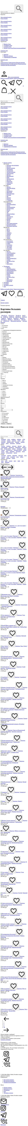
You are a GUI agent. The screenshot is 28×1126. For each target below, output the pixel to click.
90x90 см (10, 319)
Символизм (9, 183)
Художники (7, 266)
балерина (3, 439)
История (9, 195)
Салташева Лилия (19, 689)
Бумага (8, 236)
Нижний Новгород (11, 258)
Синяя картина (12, 62)
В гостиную (10, 241)
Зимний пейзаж (11, 214)
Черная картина (22, 64)
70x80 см (3, 318)
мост (15, 461)
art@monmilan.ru (5, 1104)
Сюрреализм (10, 170)
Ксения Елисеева (5, 498)
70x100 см (15, 318)
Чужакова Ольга (10, 616)
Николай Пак (12, 884)
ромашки (12, 451)
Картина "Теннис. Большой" (17, 487)
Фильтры (3, 506)
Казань (8, 257)
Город (8, 189)
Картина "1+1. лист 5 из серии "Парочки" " (12, 537)
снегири (8, 458)
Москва (8, 251)
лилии (24, 450)
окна (2, 461)
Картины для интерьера (13, 165)
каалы (2, 451)
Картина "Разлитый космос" (17, 497)
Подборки (6, 282)
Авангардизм (10, 173)
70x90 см (9, 318)
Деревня (9, 203)
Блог (5, 286)
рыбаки (19, 439)
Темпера (9, 234)
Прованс (9, 184)
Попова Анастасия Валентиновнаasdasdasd (15, 48)
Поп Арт (9, 180)
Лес (7, 212)
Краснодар (9, 281)
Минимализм (10, 176)
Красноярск (10, 263)
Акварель (9, 232)
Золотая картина (11, 207)
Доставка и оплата (8, 285)
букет (23, 451)
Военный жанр (10, 193)
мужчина (12, 443)
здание (10, 461)
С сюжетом (9, 200)
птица (13, 458)
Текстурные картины (12, 223)
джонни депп (10, 442)
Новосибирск (10, 255)
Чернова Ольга (4, 647)
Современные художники (10, 57)
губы (23, 439)
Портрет (9, 197)
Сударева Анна (7, 46)
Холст (8, 228)
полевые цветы (18, 450)
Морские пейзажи (8, 56)
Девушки (9, 218)
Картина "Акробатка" (20, 677)
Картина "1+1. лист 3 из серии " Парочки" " (12, 561)
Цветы (8, 205)
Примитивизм (10, 179)
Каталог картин (8, 162)
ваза (24, 446)
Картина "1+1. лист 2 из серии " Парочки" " (12, 549)
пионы (3, 452)
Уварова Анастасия (17, 699)
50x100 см (18, 315)
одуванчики (9, 452)
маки (7, 451)
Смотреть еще (4, 40)
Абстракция (10, 169)
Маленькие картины (12, 226)
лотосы (3, 446)
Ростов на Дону (11, 277)
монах (2, 443)
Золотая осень (10, 208)
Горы (8, 211)
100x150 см (4, 315)
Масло (8, 230)
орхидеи (14, 446)
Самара (8, 259)
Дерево (8, 238)
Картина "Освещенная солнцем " (18, 515)
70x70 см (24, 317)
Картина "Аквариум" (20, 792)
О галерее (6, 284)
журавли (12, 457)
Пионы (8, 210)
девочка (17, 442)
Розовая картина (5, 64)
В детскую (9, 249)
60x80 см (5, 317)
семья (19, 440)
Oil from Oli (15, 762)
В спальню (9, 245)
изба (6, 461)
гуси (25, 455)
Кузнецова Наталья (9, 853)
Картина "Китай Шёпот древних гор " (10, 627)
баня (2, 462)
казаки (8, 440)
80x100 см (3, 319)
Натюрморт (9, 191)
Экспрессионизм (11, 172)
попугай (20, 455)
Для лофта (9, 247)
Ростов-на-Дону (11, 261)
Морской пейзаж (11, 188)
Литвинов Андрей (17, 658)
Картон (8, 235)
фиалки (20, 446)
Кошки (8, 215)
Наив (8, 177)
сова (17, 457)
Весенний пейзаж (11, 204)
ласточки (3, 455)
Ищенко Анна (7, 44)
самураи (14, 440)
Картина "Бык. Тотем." (21, 646)
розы (25, 448)
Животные (9, 192)
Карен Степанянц (11, 527)
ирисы (13, 448)
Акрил (8, 231)
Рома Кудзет (17, 742)
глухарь (3, 457)
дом (22, 461)
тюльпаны (19, 448)
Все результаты (12, 65)
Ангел (8, 222)
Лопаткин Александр (6, 606)
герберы (8, 446)
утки (8, 457)
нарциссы (11, 447)
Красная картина (20, 62)
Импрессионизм (11, 168)
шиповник (18, 447)
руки (8, 439)
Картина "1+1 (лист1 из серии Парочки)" (11, 572)
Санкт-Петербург (11, 253)
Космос (8, 219)
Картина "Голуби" (18, 893)
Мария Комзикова (17, 904)
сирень (3, 450)
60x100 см (18, 317)
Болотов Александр (17, 731)
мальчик (3, 442)
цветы (15, 452)
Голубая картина (13, 64)
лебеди (3, 458)
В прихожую (10, 242)
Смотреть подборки (6, 1039)
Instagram (3, 1111)
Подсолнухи (10, 216)
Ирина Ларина (4, 488)
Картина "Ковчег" (17, 801)
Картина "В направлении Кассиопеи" (10, 935)
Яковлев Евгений (16, 947)
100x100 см (17, 319)
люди (7, 443)
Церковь (7, 462)
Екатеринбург (10, 254)
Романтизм (9, 181)
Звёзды (8, 220)
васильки (18, 451)
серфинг (13, 439)
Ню (7, 196)
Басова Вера (23, 627)
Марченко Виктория (6, 478)
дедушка (3, 440)
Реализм (9, 166)
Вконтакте (3, 1124)
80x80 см (22, 318)
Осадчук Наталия (5, 516)
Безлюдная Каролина (17, 842)
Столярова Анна (8, 45)
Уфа (8, 262)
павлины (14, 455)
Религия (9, 199)
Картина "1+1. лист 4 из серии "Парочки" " (12, 584)
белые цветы (7, 448)
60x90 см (11, 317)
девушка (18, 443)
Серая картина (4, 62)
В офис (8, 243)
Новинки (6, 54)
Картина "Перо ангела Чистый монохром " (12, 978)
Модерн (9, 174)
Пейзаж (8, 187)
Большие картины (11, 224)
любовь (22, 442)
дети (23, 440)
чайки (21, 457)
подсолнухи (9, 450)
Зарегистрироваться (19, 78)
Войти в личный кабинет (7, 78)
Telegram (3, 1118)
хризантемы (4, 447)
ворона (9, 455)
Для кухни (9, 246)
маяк (19, 461)
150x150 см (11, 315)
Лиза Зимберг (4, 678)
